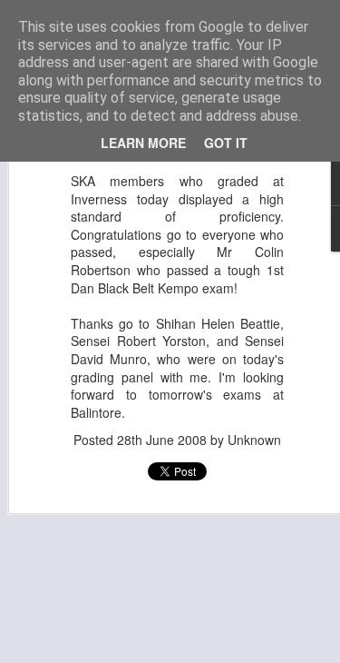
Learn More (143, 143)
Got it (226, 143)
